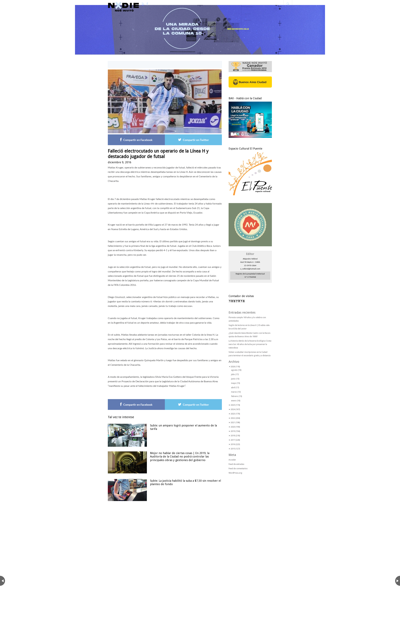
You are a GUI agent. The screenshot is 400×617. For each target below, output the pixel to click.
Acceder (232, 460)
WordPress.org (235, 473)
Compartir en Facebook (137, 140)
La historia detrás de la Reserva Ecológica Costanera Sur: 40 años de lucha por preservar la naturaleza (250, 344)
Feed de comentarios (238, 468)
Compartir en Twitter (196, 140)
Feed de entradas (236, 464)
